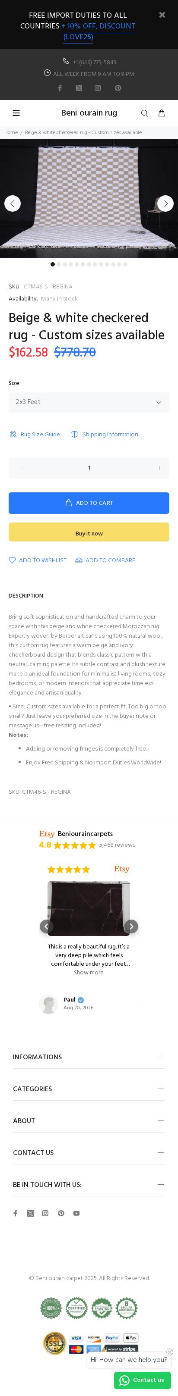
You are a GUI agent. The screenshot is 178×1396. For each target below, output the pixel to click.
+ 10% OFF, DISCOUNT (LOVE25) (98, 32)
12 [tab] (119, 264)
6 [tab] (83, 264)
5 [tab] (77, 264)
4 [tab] (71, 264)
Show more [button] (75, 973)
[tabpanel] (89, 198)
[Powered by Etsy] (108, 869)
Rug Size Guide (40, 435)
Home (11, 132)
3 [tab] (65, 264)
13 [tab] (125, 264)
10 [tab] (107, 264)
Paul (56, 1000)
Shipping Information (110, 435)
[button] (47, 926)
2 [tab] (59, 264)
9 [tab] (101, 264)
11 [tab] (113, 264)
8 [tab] (95, 264)
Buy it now (89, 534)
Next (165, 203)
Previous (12, 203)
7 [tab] (89, 264)
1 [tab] (53, 264)
